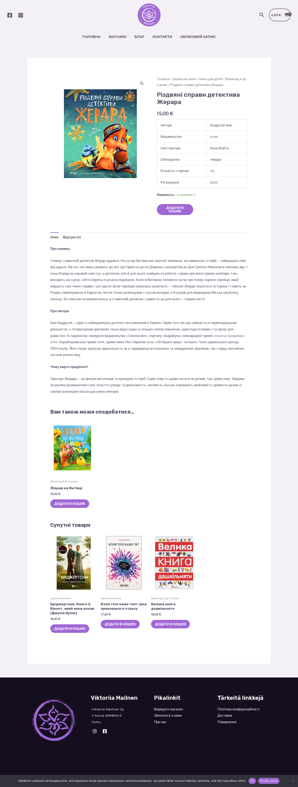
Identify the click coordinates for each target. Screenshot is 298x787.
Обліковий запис (198, 36)
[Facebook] (9, 15)
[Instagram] (20, 15)
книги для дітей (210, 79)
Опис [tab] (54, 237)
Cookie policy (269, 780)
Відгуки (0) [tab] (72, 237)
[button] (262, 15)
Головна (91, 36)
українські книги (184, 79)
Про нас (160, 722)
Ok (252, 780)
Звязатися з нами (168, 715)
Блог (139, 36)
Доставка (225, 715)
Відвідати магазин (168, 709)
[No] (293, 781)
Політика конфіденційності (238, 709)
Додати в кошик (175, 209)
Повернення (227, 722)
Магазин (117, 36)
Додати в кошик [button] (69, 504)
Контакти (162, 36)
